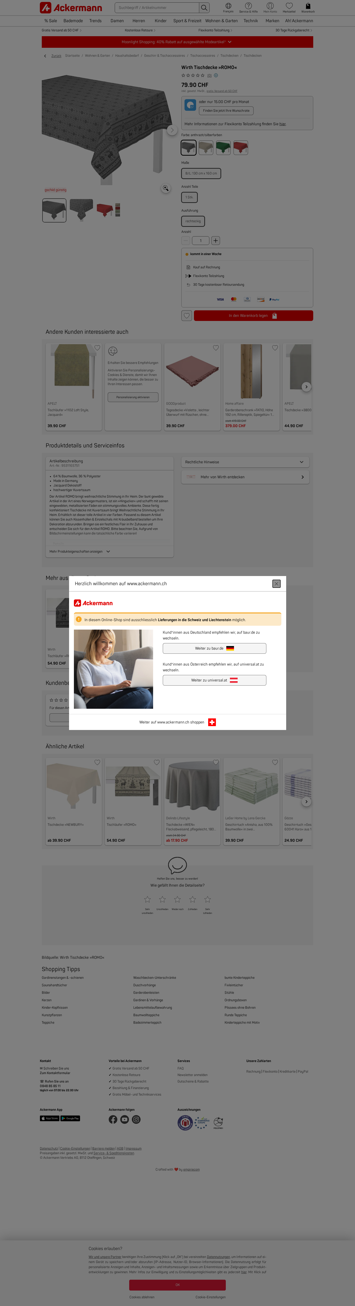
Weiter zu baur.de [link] (209, 648)
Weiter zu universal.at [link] (209, 680)
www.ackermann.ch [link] (173, 722)
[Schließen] (276, 584)
